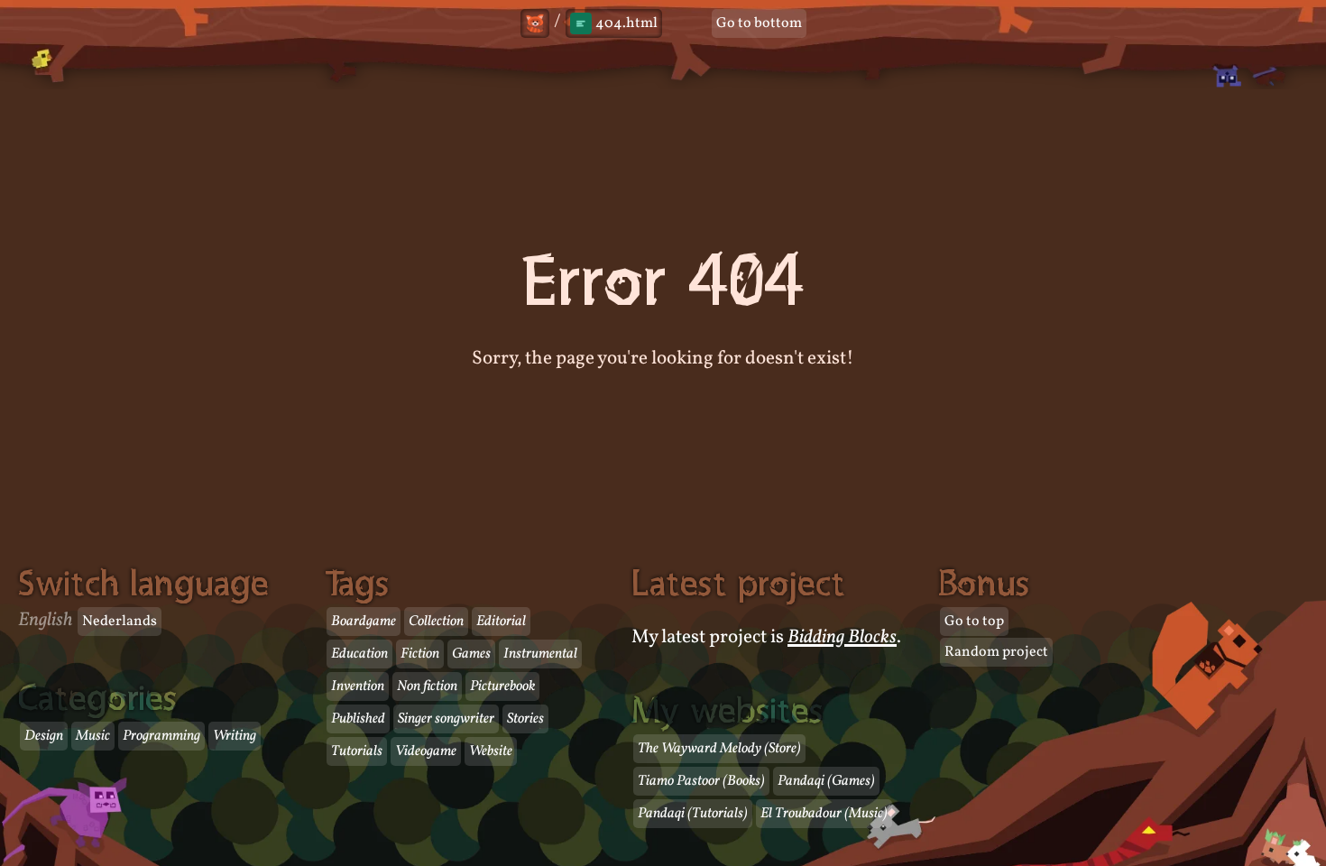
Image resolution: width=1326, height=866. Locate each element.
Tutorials (356, 751)
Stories (525, 719)
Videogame (425, 751)
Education (359, 654)
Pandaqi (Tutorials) (693, 814)
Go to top (974, 621)
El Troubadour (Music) (824, 814)
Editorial (501, 621)
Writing (234, 736)
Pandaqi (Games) (826, 781)
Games (471, 654)
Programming (161, 736)
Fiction (420, 654)
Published (358, 719)
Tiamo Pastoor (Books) (701, 781)
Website (490, 751)
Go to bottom (759, 23)
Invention (357, 686)
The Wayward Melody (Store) (719, 749)
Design (43, 736)
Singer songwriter (446, 719)
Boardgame (363, 621)
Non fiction (427, 686)
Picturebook (502, 686)
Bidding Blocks (842, 637)
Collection (436, 621)
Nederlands (119, 621)
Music (93, 736)
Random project (996, 652)
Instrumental (540, 654)
